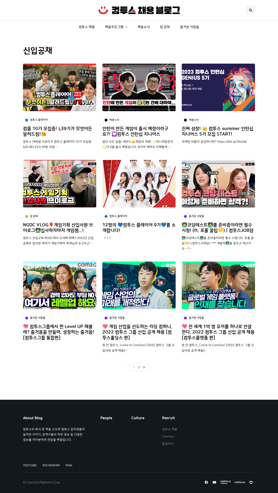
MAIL (69, 465)
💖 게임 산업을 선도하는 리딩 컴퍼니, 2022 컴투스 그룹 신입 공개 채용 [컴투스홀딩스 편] (137, 332)
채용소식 (144, 27)
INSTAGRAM (51, 465)
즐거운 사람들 (189, 27)
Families (168, 436)
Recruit (168, 418)
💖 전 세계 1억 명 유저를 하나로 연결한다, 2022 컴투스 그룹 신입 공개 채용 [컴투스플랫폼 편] (218, 332)
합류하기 (168, 444)
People (106, 418)
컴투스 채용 (87, 27)
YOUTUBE (30, 465)
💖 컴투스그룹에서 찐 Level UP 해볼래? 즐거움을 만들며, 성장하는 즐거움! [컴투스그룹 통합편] (58, 332)
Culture (137, 418)
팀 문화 (165, 27)
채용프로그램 (114, 27)
